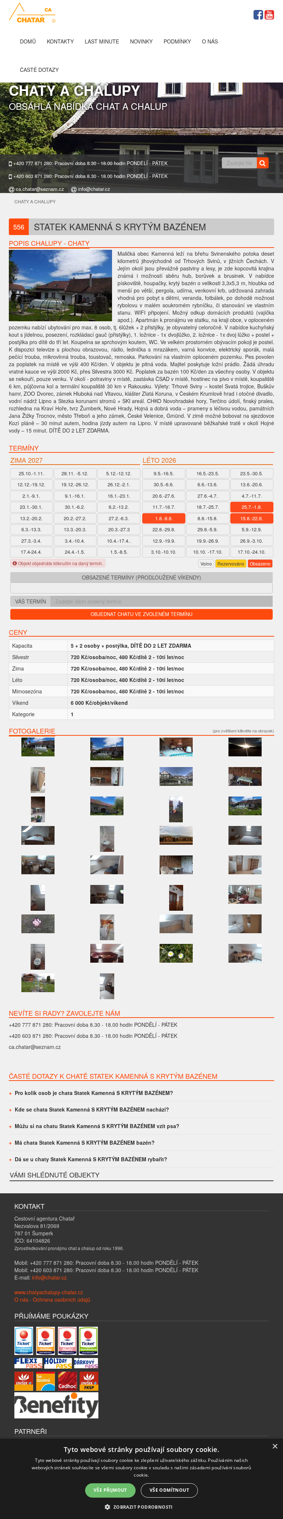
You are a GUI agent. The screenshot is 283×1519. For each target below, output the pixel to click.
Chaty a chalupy (35, 201)
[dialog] (141, 1479)
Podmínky (177, 41)
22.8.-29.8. (164, 529)
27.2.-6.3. (119, 518)
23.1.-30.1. (31, 506)
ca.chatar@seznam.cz (39, 189)
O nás (210, 41)
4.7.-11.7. (252, 495)
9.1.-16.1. (75, 495)
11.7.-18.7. (164, 506)
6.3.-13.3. (31, 529)
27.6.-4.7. (208, 495)
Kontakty (60, 41)
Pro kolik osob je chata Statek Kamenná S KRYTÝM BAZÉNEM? (94, 1092)
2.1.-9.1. (31, 495)
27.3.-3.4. (31, 540)
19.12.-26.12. (75, 484)
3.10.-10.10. (164, 551)
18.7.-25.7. (207, 506)
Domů (28, 41)
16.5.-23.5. (207, 473)
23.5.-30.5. (251, 473)
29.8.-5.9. (208, 529)
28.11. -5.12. (75, 473)
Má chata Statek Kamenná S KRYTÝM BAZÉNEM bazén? (85, 1142)
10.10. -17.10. (208, 551)
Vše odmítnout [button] (169, 1490)
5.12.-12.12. (119, 473)
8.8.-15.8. (208, 518)
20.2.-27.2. (75, 518)
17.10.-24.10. (252, 551)
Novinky (141, 41)
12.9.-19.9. (164, 540)
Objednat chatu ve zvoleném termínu (141, 613)
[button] (141, 1506)
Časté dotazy (39, 69)
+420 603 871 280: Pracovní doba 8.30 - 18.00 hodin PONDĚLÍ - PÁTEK (90, 176)
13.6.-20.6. (251, 484)
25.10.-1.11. (31, 473)
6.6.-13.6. (208, 484)
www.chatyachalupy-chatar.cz (48, 1292)
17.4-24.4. (31, 551)
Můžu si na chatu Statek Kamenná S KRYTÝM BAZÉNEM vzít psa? (97, 1126)
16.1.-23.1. (119, 495)
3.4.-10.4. (75, 540)
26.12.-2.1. (119, 484)
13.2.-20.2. (31, 518)
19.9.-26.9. (207, 540)
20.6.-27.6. (164, 495)
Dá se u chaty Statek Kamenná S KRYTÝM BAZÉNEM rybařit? (91, 1159)
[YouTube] (269, 13)
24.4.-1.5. (75, 551)
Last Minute (102, 41)
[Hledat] (262, 162)
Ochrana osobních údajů (61, 1299)
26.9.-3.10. (251, 540)
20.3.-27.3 (119, 529)
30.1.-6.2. (75, 506)
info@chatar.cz (93, 189)
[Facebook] (258, 13)
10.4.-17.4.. (119, 540)
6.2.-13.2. (119, 506)
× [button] (274, 1446)
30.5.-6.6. (164, 484)
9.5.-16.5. (164, 473)
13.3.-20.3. (75, 529)
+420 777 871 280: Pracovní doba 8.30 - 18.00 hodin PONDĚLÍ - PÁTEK (90, 163)
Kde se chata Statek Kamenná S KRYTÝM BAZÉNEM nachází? (92, 1109)
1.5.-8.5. (119, 551)
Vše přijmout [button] (110, 1490)
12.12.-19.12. (31, 484)
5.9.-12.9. (252, 529)
